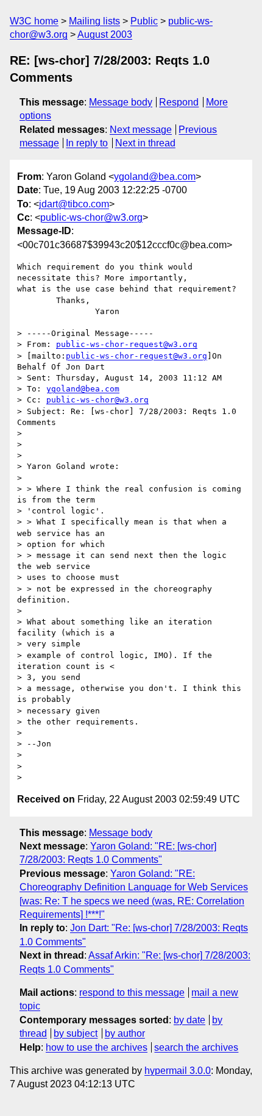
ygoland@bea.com (155, 176)
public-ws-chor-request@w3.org (126, 344)
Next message (141, 129)
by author (125, 1033)
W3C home (34, 21)
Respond (179, 102)
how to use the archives (96, 1047)
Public (144, 21)
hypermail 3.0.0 (177, 1070)
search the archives (196, 1047)
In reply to (87, 143)
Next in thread (145, 143)
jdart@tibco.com (74, 204)
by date (189, 1020)
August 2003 (104, 34)
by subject (75, 1033)
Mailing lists (94, 21)
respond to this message (132, 992)
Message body (120, 102)
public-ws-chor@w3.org (91, 217)
